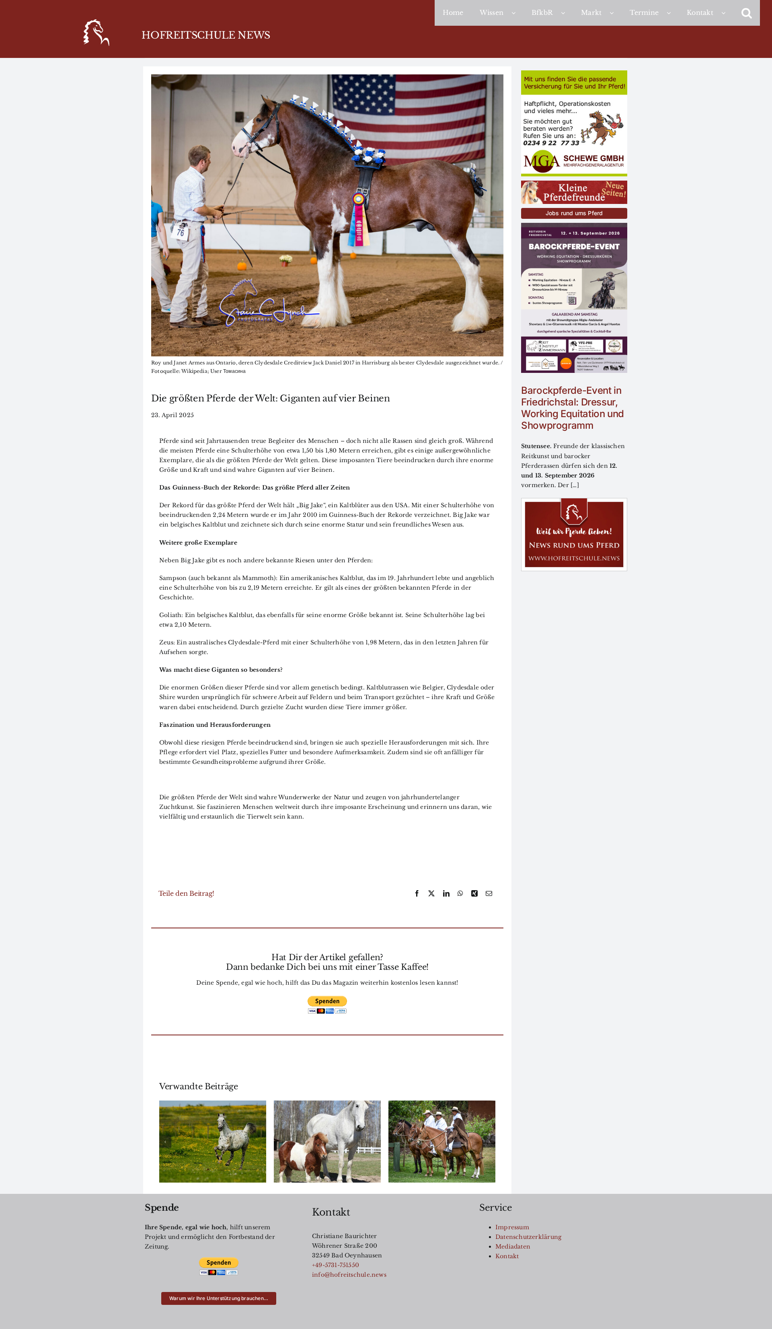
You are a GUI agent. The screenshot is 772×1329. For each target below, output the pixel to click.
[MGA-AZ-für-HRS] (574, 73)
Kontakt (507, 1256)
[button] (746, 13)
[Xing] (474, 893)
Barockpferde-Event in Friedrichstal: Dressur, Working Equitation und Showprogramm (572, 408)
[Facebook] (417, 893)
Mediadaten (512, 1246)
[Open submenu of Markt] (616, 13)
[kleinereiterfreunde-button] (574, 183)
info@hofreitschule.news (349, 1274)
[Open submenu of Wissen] (517, 13)
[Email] (489, 893)
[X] (431, 893)
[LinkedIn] (446, 893)
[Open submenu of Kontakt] (727, 13)
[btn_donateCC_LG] (327, 998)
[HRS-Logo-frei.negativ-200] (96, 20)
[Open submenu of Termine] (673, 13)
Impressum (512, 1227)
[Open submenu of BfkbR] (567, 13)
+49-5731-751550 (335, 1265)
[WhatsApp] (460, 893)
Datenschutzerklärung (528, 1237)
